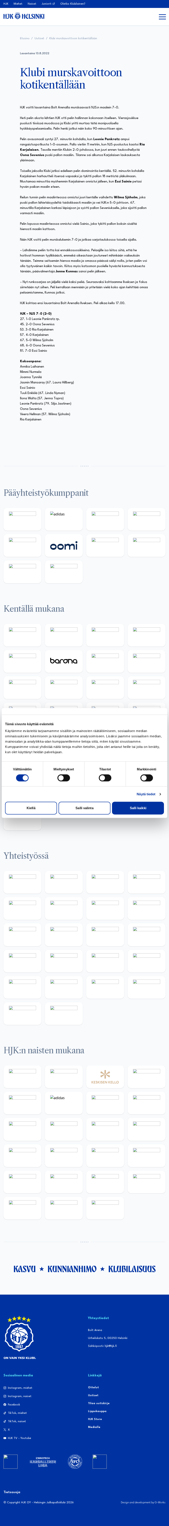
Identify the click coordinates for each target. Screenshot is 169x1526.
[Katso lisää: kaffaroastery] (22, 908)
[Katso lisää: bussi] (146, 1182)
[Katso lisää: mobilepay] (22, 635)
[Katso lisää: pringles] (146, 908)
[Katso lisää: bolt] (105, 545)
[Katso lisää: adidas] (64, 519)
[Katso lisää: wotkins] (105, 908)
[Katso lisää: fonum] (146, 1103)
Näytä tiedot (146, 794)
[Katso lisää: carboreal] (64, 635)
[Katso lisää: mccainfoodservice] (64, 908)
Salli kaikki (138, 808)
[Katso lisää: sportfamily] (22, 961)
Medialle (94, 1427)
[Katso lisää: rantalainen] (64, 1076)
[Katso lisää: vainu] (105, 1103)
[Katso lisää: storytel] (146, 661)
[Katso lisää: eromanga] (146, 882)
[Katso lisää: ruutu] (22, 545)
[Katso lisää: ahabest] (22, 987)
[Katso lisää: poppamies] (64, 882)
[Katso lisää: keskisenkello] (105, 1076)
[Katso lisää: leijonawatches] (105, 687)
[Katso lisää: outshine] (105, 934)
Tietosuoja (12, 1492)
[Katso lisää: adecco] (105, 661)
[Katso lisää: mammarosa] (22, 1013)
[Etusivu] (24, 15)
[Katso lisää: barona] (64, 661)
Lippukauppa (97, 1411)
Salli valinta (84, 808)
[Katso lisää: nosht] (105, 882)
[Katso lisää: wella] (105, 1129)
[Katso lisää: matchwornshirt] (146, 961)
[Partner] (11, 1462)
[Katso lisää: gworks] (105, 961)
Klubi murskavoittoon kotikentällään (73, 38)
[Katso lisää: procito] (146, 987)
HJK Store (95, 1419)
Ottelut (93, 1387)
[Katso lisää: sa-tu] (64, 934)
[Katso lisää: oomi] (64, 545)
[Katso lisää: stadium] (22, 571)
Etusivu (24, 38)
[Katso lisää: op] (146, 519)
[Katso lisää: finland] (64, 1155)
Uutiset (39, 38)
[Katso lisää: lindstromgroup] (22, 934)
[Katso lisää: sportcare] (64, 987)
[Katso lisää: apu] (146, 687)
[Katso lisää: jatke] (64, 687)
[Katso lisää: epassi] (146, 1129)
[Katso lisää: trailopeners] (146, 635)
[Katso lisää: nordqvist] (22, 661)
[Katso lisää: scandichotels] (22, 819)
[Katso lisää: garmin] (146, 934)
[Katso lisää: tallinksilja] (146, 545)
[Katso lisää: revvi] (22, 519)
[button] (162, 16)
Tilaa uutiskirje (99, 1403)
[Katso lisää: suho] (105, 987)
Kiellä (31, 808)
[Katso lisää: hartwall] (105, 519)
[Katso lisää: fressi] (64, 1129)
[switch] (63, 777)
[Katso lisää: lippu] (64, 961)
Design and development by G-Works (143, 1502)
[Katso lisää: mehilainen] (64, 571)
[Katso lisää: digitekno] (22, 687)
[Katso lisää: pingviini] (105, 635)
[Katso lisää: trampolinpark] (22, 882)
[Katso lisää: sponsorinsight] (64, 1013)
